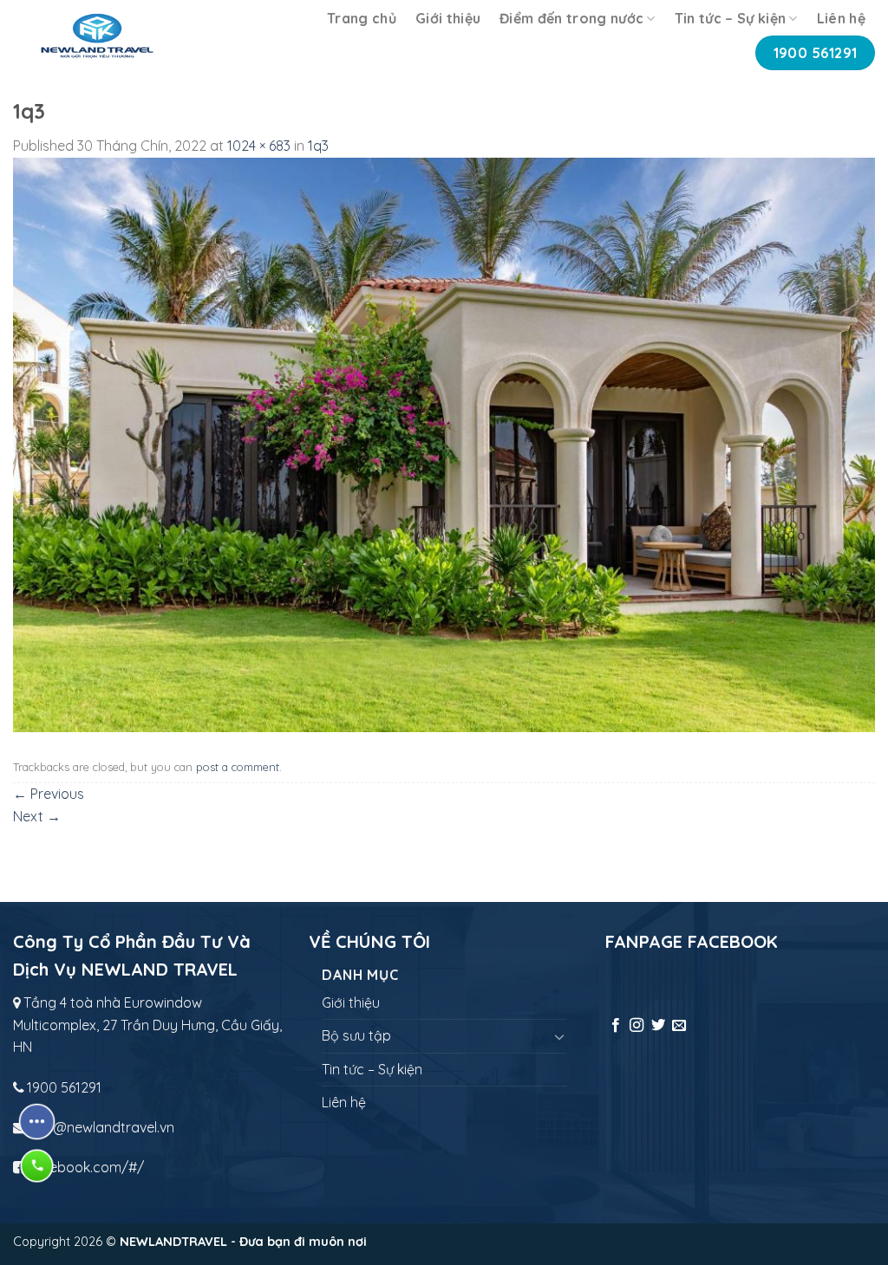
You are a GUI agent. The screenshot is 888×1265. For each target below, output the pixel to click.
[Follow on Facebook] (616, 1026)
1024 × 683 (259, 145)
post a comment (237, 767)
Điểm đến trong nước (571, 18)
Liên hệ (841, 18)
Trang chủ (361, 18)
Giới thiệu (447, 18)
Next (37, 816)
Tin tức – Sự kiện (730, 18)
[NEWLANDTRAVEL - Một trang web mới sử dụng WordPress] (97, 36)
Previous (48, 793)
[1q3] (444, 442)
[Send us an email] (679, 1026)
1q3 (318, 145)
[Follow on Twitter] (658, 1026)
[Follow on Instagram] (636, 1026)
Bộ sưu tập (356, 1035)
